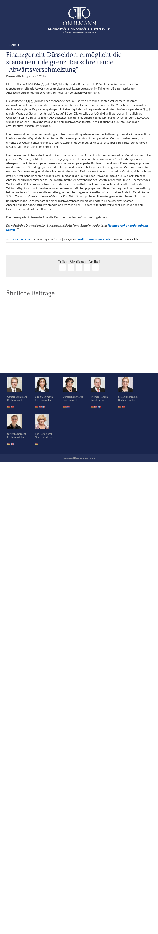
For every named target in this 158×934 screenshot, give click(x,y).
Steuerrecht (104, 239)
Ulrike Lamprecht (16, 433)
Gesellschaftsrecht (87, 239)
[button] (79, 363)
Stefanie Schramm (128, 396)
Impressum (68, 458)
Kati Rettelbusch (44, 433)
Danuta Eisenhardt (73, 396)
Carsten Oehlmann (21, 239)
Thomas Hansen (99, 396)
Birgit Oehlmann (44, 396)
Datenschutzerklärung (84, 458)
